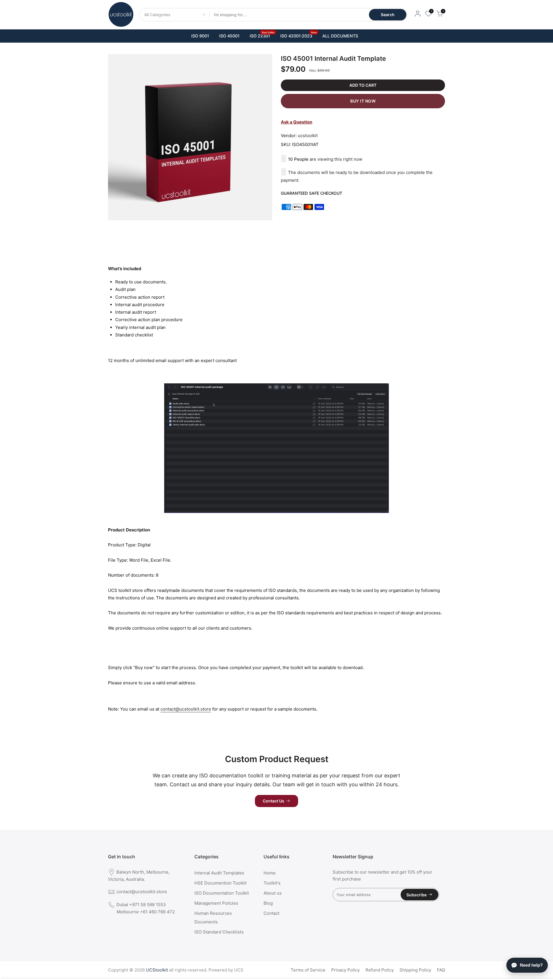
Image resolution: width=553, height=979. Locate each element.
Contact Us (273, 800)
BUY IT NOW (363, 101)
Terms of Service (308, 970)
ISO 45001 (229, 36)
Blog (268, 903)
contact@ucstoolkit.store (185, 709)
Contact (271, 913)
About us (273, 893)
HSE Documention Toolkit (220, 883)
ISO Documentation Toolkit (221, 893)
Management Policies (216, 903)
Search (388, 14)
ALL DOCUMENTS (340, 36)
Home (270, 873)
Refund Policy (379, 970)
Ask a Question (296, 122)
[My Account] (417, 14)
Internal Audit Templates (219, 873)
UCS (238, 970)
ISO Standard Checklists (219, 932)
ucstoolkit (308, 135)
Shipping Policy (415, 970)
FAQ (441, 970)
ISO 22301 (262, 35)
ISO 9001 (200, 36)
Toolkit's (272, 883)
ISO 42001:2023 (298, 35)
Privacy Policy (345, 970)
